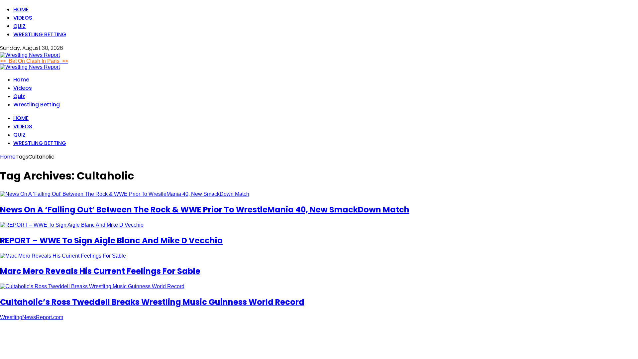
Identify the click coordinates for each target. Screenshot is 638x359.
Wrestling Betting (39, 34)
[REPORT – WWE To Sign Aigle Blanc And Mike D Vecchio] (72, 225)
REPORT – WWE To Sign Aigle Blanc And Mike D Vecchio (111, 240)
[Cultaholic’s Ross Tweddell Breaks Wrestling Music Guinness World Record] (92, 286)
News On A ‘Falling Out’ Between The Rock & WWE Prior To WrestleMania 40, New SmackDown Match (204, 209)
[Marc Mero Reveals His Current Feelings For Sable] (63, 256)
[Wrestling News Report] (30, 55)
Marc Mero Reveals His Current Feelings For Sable (100, 271)
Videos (22, 18)
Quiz (19, 26)
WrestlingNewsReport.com (31, 317)
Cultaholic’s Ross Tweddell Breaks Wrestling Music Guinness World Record (152, 302)
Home (21, 9)
